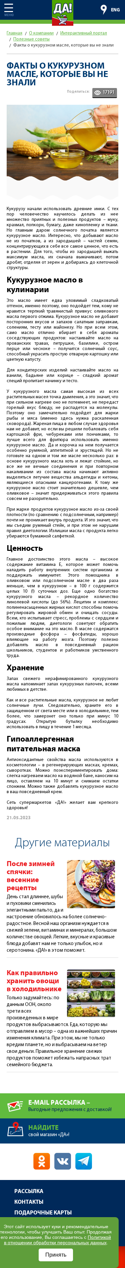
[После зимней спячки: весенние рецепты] (91, 862)
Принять (55, 1255)
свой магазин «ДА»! (48, 1130)
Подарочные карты (43, 1213)
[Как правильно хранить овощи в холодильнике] (91, 972)
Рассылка (28, 1191)
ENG (115, 10)
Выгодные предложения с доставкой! (70, 1105)
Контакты (28, 1202)
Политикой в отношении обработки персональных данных (57, 1240)
